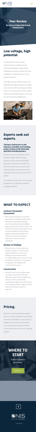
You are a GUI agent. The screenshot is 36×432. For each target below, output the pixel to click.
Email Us (18, 371)
